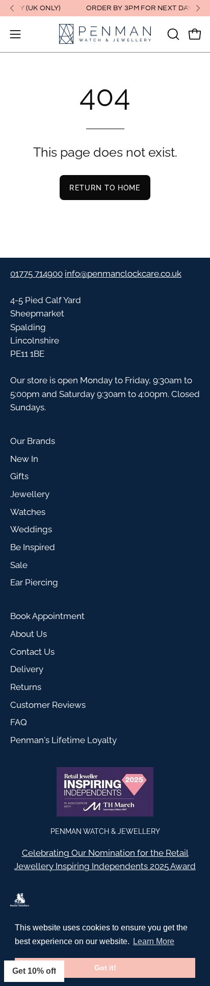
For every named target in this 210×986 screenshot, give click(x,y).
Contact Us (32, 652)
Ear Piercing (34, 582)
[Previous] (12, 8)
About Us (28, 634)
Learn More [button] (153, 941)
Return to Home (104, 187)
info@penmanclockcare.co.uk (123, 273)
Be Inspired (32, 547)
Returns (25, 687)
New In (24, 459)
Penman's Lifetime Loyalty (63, 740)
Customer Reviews (48, 705)
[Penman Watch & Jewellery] (105, 34)
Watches (27, 512)
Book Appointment (47, 616)
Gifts (19, 476)
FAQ (18, 722)
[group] (105, 8)
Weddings (31, 529)
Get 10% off (34, 971)
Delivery (26, 669)
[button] (172, 34)
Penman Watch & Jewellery (105, 831)
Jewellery (29, 494)
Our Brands (32, 441)
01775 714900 (36, 273)
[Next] (197, 8)
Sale (19, 565)
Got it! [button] (105, 968)
